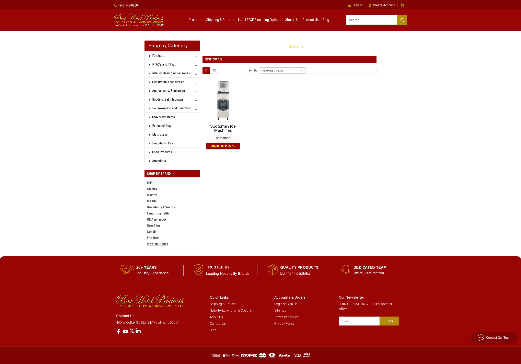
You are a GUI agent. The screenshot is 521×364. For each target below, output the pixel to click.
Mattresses (160, 134)
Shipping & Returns (220, 20)
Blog (326, 20)
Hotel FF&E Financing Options (259, 20)
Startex (152, 189)
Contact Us (310, 20)
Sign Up (292, 304)
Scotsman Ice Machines (223, 128)
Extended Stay (161, 126)
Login (278, 304)
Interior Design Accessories (171, 73)
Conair (151, 232)
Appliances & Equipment (168, 91)
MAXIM (152, 201)
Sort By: (253, 70)
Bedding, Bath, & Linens (168, 99)
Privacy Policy (284, 324)
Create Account (384, 5)
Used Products (162, 152)
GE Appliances (157, 219)
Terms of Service (286, 317)
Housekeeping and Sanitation (171, 108)
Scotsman (297, 46)
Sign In (357, 5)
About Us (292, 20)
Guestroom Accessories (168, 82)
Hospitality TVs (162, 143)
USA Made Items (163, 117)
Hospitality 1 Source (161, 207)
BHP (150, 183)
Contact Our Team (498, 338)
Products (195, 20)
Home (278, 46)
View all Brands (157, 244)
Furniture (158, 56)
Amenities (159, 161)
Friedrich (153, 238)
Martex (152, 195)
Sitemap (280, 310)
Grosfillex (153, 226)
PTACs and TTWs (164, 64)
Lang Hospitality (158, 213)
